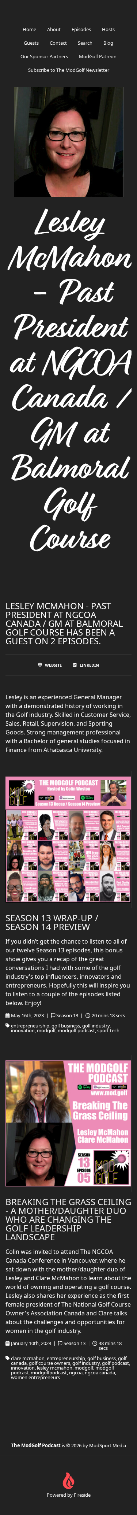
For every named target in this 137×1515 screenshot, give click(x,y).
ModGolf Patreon (98, 56)
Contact (58, 43)
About (54, 29)
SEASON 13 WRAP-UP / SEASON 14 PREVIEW (51, 922)
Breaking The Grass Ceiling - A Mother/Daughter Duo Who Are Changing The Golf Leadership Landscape (68, 1219)
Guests (31, 43)
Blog (108, 43)
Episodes (81, 29)
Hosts (108, 29)
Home (29, 29)
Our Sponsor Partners (44, 56)
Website (53, 665)
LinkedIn (89, 665)
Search (85, 43)
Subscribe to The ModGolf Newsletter (68, 70)
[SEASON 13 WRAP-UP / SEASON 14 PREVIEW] (68, 840)
